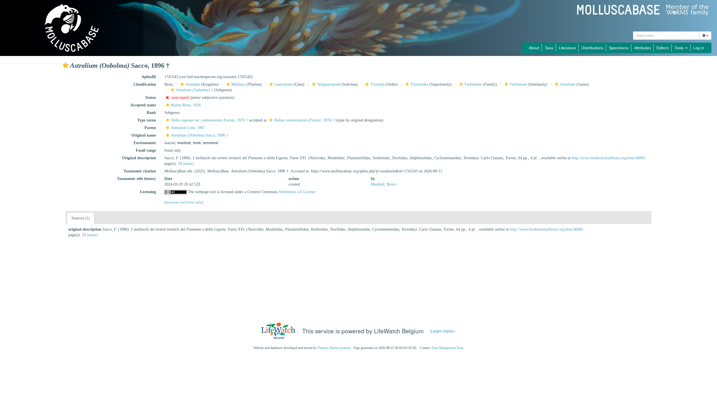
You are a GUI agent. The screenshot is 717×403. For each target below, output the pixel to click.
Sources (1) (80, 218)
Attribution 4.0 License (296, 192)
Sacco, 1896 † (199, 135)
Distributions (592, 48)
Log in (698, 48)
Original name (143, 135)
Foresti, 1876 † (209, 120)
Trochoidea (419, 84)
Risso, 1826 (186, 105)
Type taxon (146, 120)
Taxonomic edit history (136, 179)
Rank (151, 113)
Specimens (618, 48)
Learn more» (443, 331)
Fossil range (146, 150)
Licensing (148, 192)
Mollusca (238, 84)
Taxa (549, 48)
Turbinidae (473, 84)
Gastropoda (283, 84)
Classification (144, 84)
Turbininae (518, 84)
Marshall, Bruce (383, 184)
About (534, 48)
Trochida (377, 84)
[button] (65, 65)
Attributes (642, 48)
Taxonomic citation (140, 171)
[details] (188, 164)
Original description (139, 158)
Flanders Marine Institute (334, 348)
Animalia (192, 84)
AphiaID (148, 77)
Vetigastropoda (328, 84)
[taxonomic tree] (175, 202)
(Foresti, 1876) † (304, 120)
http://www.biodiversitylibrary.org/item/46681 (608, 158)
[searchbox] (666, 35)
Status (150, 97)
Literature (567, 48)
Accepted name (143, 105)
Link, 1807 (188, 128)
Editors (663, 48)
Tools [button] (679, 48)
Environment (145, 143)
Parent (150, 128)
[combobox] (666, 35)
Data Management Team (448, 348)
